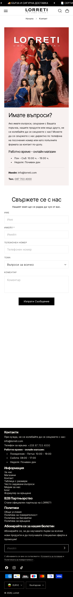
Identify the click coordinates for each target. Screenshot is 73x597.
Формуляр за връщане (17, 493)
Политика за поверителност (20, 515)
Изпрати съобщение (36, 301)
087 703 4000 (23, 179)
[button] (5, 11)
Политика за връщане (17, 520)
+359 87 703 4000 (39, 445)
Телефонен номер (15, 242)
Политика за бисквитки (18, 517)
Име (6, 212)
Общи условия (13, 512)
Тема (7, 257)
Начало (29, 18)
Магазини (10, 475)
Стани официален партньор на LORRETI (27, 502)
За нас (8, 472)
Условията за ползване (51, 556)
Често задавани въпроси (19, 484)
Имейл (9, 227)
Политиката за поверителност (18, 559)
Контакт (8, 478)
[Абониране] (64, 548)
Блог (7, 490)
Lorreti (16, 593)
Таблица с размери (15, 481)
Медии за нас (12, 487)
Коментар (10, 272)
